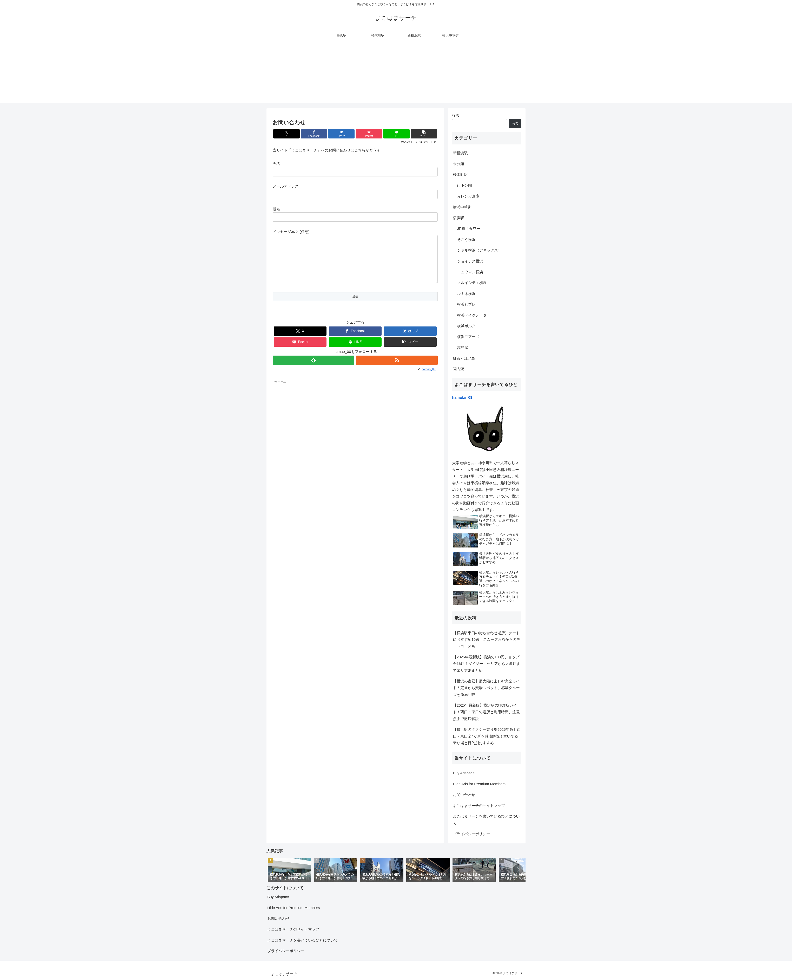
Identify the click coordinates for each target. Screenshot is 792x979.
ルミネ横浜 (466, 294)
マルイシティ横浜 (472, 283)
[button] (424, 133)
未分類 (458, 164)
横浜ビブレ (466, 304)
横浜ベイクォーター (473, 315)
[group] (289, 870)
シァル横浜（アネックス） (479, 250)
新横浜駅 (460, 153)
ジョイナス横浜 (470, 261)
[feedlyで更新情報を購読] (313, 360)
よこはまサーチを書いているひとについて (486, 819)
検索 (456, 116)
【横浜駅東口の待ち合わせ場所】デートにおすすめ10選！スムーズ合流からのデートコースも (486, 639)
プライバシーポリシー (471, 834)
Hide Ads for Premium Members (479, 784)
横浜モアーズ (468, 337)
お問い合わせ (464, 795)
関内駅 (458, 369)
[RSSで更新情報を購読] (397, 360)
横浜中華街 (462, 207)
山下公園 (464, 185)
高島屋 (462, 348)
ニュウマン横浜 (470, 272)
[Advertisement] (396, 74)
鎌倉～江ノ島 (464, 358)
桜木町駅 (460, 175)
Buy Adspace (464, 773)
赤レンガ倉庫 (468, 196)
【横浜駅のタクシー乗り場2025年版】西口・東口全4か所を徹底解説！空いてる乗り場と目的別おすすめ (487, 736)
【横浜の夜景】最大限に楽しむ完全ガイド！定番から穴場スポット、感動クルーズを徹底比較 (486, 688)
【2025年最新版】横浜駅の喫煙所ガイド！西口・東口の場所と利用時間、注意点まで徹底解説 (486, 712)
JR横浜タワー (468, 229)
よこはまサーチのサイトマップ (479, 806)
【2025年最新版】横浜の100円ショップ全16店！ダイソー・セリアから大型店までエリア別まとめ (486, 664)
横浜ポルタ (466, 326)
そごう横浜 (466, 240)
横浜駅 (458, 218)
